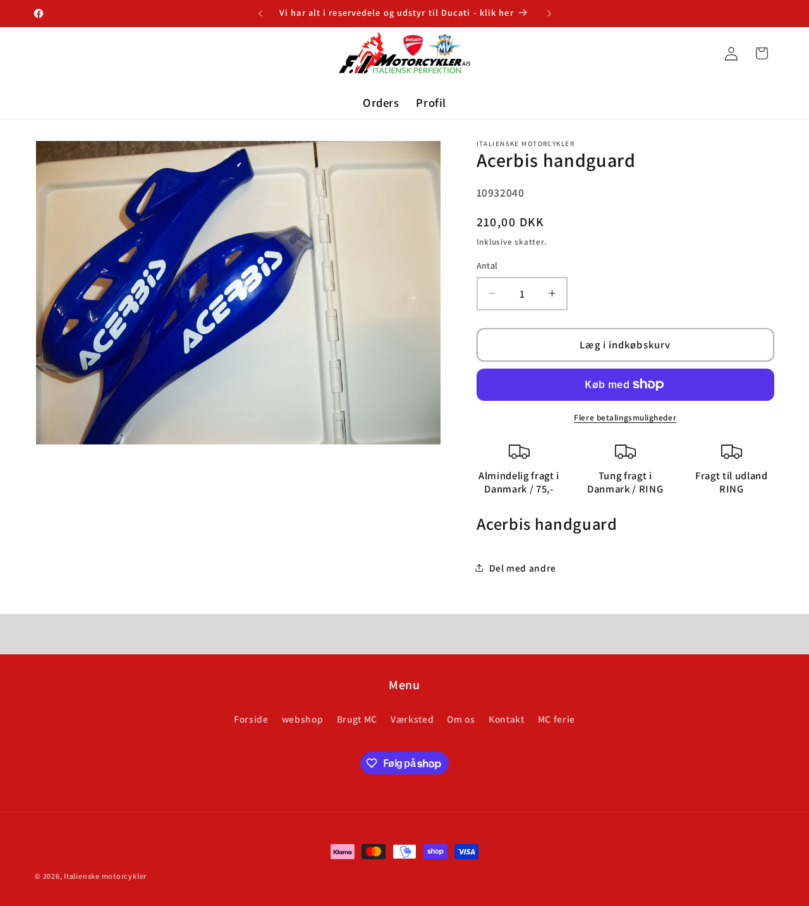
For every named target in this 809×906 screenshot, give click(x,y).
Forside (251, 719)
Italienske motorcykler (105, 876)
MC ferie (556, 719)
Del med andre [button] (523, 567)
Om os (461, 719)
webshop (303, 719)
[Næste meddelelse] (549, 13)
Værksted (412, 719)
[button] (761, 53)
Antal (487, 265)
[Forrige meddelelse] (260, 13)
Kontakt (507, 719)
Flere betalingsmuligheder (625, 417)
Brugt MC (357, 719)
